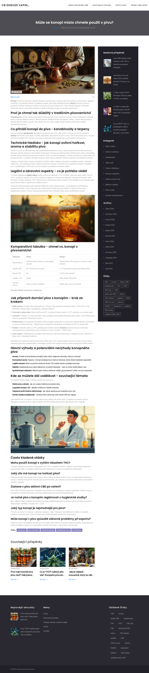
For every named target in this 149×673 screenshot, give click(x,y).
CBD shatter (109, 298)
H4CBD (107, 306)
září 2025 (109, 269)
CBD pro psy (109, 302)
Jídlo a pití (109, 163)
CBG (116, 290)
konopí (113, 282)
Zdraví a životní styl (112, 179)
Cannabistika (110, 157)
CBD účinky (109, 310)
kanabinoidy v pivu (63, 530)
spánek (120, 298)
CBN (127, 298)
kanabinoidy (109, 286)
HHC (125, 286)
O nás (45, 614)
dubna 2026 (109, 230)
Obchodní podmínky (50, 618)
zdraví (121, 294)
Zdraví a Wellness (112, 168)
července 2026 (111, 214)
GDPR (45, 627)
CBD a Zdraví (110, 146)
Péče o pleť (109, 190)
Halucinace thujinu (101, 5)
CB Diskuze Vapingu (17, 5)
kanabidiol (117, 306)
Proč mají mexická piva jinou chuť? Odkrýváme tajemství (22, 573)
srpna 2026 (109, 209)
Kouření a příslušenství (114, 195)
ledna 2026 (109, 247)
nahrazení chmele (48, 530)
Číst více (13, 579)
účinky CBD (124, 282)
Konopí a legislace (112, 174)
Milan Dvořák (15, 97)
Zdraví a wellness (112, 152)
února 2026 (109, 241)
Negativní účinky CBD (78, 5)
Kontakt (46, 631)
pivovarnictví (77, 530)
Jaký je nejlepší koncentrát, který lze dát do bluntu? (80, 573)
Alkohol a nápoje (111, 185)
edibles (127, 306)
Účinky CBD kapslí (139, 5)
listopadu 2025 (111, 258)
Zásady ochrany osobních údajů (55, 622)
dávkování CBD (110, 294)
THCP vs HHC (121, 5)
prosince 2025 (110, 252)
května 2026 (110, 225)
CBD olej (108, 290)
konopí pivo (22, 530)
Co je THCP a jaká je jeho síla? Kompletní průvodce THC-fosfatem (52, 573)
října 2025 (109, 263)
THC (118, 286)
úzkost (120, 302)
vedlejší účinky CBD (112, 314)
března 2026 (110, 236)
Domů (56, 28)
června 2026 (110, 220)
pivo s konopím (33, 530)
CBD (106, 282)
